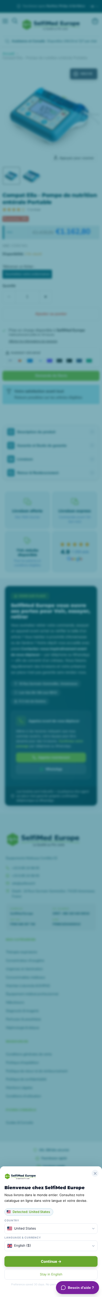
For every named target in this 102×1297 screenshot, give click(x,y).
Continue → (51, 1261)
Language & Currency (22, 1237)
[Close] (95, 1173)
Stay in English (51, 1274)
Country (11, 1220)
